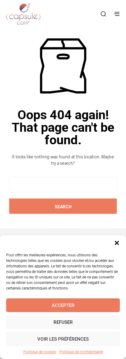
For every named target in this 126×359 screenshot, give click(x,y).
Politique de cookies (39, 352)
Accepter (63, 305)
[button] (117, 243)
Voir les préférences (63, 339)
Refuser (63, 322)
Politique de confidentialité (81, 352)
